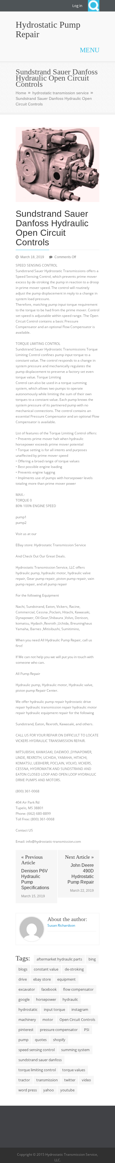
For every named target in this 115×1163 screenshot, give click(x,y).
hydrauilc (70, 999)
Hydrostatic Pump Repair (48, 29)
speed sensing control (36, 1049)
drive (22, 979)
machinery (27, 1019)
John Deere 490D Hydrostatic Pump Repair (81, 873)
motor (47, 1019)
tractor (24, 1079)
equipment (66, 979)
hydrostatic (27, 1009)
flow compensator (78, 989)
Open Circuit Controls (77, 1019)
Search (93, 5)
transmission (47, 1079)
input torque (54, 1009)
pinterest (25, 1029)
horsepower (46, 999)
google (24, 999)
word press (27, 1090)
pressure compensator (59, 1029)
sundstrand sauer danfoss (40, 1059)
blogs (22, 969)
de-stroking (74, 969)
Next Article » (79, 857)
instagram (79, 1009)
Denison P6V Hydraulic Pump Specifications (35, 879)
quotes (41, 1039)
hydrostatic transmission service (60, 93)
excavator (26, 989)
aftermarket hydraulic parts (59, 959)
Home (21, 93)
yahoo (48, 1090)
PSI (86, 1029)
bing (92, 959)
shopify (59, 1039)
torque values (73, 1069)
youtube (67, 1090)
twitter (69, 1079)
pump (23, 1039)
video (86, 1079)
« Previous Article (32, 859)
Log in (77, 5)
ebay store (42, 979)
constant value (46, 969)
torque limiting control (37, 1069)
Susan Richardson (61, 925)
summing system (75, 1049)
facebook (49, 989)
